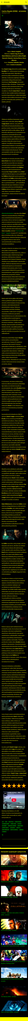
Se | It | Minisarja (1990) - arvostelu (9, 897)
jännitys (18, 827)
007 (3, 821)
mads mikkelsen (5, 829)
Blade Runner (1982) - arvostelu (8, 930)
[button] (2, 16)
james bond (20, 825)
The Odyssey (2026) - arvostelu (8, 996)
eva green (4, 825)
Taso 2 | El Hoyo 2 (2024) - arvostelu (9, 1012)
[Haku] (26, 2)
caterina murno (5, 823)
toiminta (4, 831)
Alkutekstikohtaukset (8, 213)
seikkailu (21, 829)
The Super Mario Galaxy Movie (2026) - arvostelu (13, 946)
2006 (6, 821)
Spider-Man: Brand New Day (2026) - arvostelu (12, 866)
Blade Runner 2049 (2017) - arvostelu (10, 881)
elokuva (19, 823)
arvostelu (11, 821)
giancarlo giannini (12, 825)
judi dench (12, 827)
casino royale (18, 821)
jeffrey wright (5, 827)
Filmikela (7, 2)
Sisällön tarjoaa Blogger (15, 1019)
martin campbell (14, 829)
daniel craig (13, 823)
